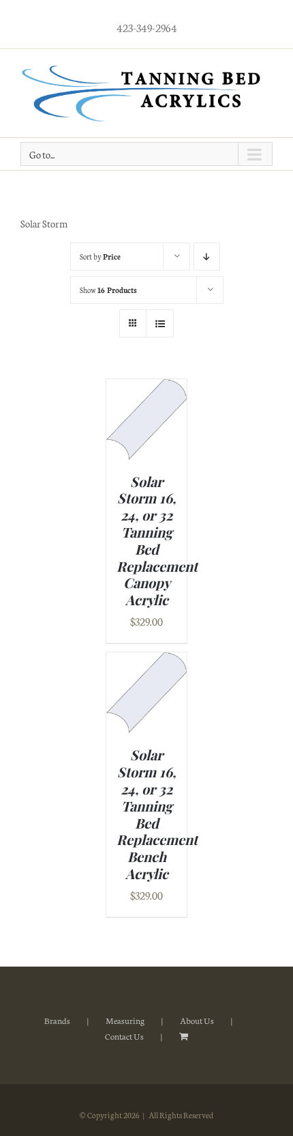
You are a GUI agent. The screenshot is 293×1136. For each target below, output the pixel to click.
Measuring (125, 1020)
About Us (197, 1020)
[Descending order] (207, 257)
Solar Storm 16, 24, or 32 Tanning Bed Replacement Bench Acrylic (157, 814)
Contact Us (124, 1036)
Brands (57, 1020)
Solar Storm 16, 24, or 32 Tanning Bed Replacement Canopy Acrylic (157, 540)
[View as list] (159, 323)
